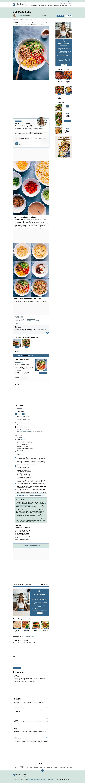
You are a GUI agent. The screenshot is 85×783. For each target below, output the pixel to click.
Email (14, 660)
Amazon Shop (57, 5)
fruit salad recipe (20, 317)
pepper (21, 450)
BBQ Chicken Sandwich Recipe (17, 350)
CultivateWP (53, 779)
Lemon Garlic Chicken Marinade (67, 131)
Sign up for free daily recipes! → (19, 1)
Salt (17, 450)
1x (16, 413)
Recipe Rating (16, 664)
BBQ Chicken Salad (26, 349)
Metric (26, 413)
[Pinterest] (60, 1)
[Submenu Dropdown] (37, 5)
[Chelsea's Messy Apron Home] (20, 4)
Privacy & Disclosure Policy (31, 779)
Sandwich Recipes (35, 631)
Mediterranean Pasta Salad (36, 132)
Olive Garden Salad (31, 319)
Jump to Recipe (60, 15)
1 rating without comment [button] (30, 636)
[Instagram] (58, 1)
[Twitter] (67, 1)
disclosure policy (29, 19)
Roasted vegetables (19, 323)
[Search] (71, 6)
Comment (15, 644)
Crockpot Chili (59, 81)
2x (18, 413)
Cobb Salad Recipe (67, 123)
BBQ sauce (22, 439)
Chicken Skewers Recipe (67, 108)
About (61, 3)
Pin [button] (41, 372)
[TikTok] (69, 1)
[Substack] (71, 1)
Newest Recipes (65, 3)
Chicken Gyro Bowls (45, 631)
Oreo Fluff (37, 320)
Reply (47, 675)
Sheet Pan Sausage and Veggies (59, 97)
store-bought (27, 219)
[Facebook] (62, 1)
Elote (22, 316)
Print (45, 372)
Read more (39, 612)
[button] (42, 15)
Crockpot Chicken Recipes (17, 632)
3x (20, 413)
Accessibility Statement (38, 779)
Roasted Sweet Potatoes (68, 82)
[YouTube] (64, 1)
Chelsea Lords (20, 15)
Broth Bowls (26, 630)
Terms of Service (44, 779)
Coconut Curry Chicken (68, 96)
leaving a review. (41, 495)
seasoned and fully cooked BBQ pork (26, 431)
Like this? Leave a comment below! (32, 545)
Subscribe (70, 3)
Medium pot (19, 408)
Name (14, 656)
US (23, 413)
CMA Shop (64, 5)
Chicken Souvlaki (67, 116)
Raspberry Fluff (30, 320)
